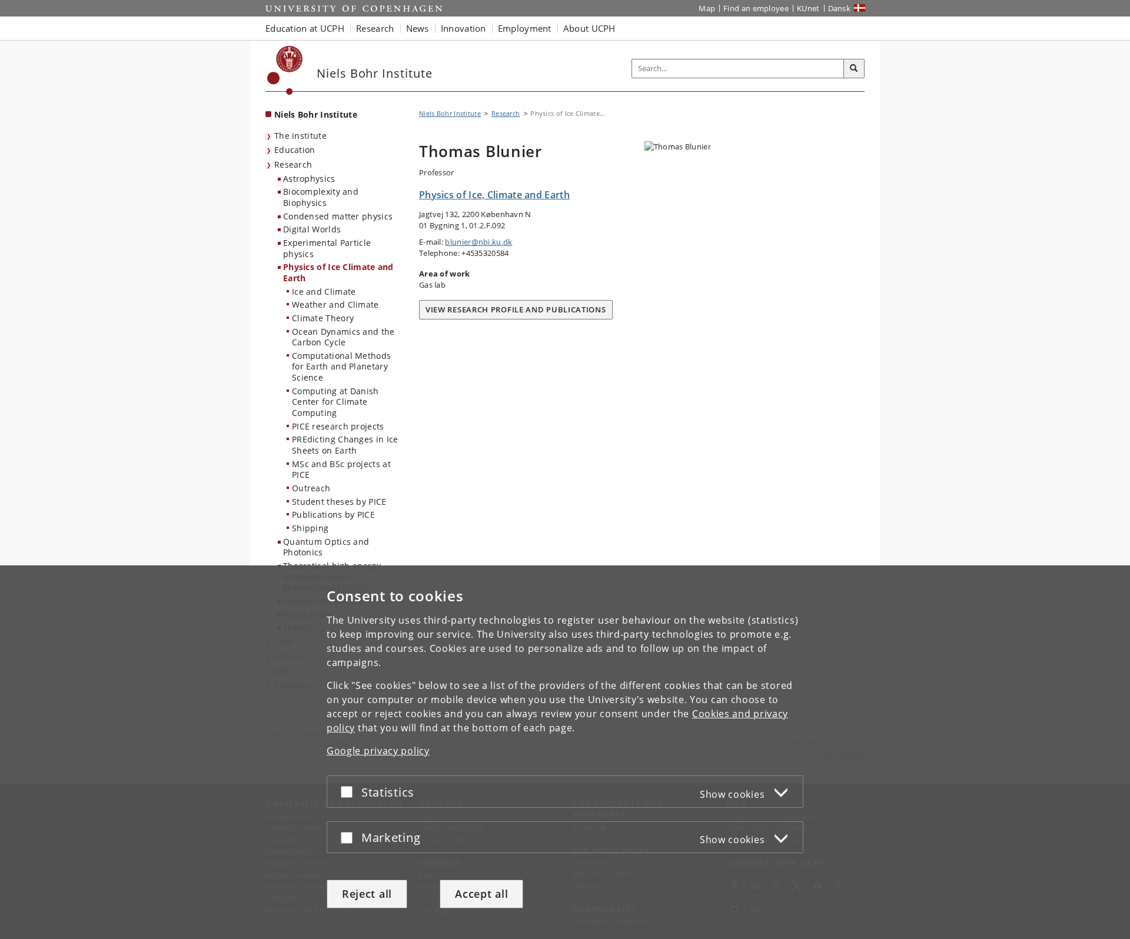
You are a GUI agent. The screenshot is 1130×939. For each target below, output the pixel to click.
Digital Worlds (312, 229)
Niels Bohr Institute (315, 114)
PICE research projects (338, 426)
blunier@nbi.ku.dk (478, 242)
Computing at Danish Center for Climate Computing (335, 401)
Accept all (481, 894)
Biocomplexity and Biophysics (320, 197)
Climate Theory (323, 318)
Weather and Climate (335, 304)
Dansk (839, 8)
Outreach (311, 488)
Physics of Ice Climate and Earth (338, 272)
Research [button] (375, 28)
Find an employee (756, 8)
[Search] (854, 69)
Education (294, 149)
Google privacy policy (378, 750)
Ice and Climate (324, 291)
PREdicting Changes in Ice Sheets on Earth (345, 445)
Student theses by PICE (339, 501)
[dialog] (565, 752)
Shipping (310, 528)
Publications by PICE (333, 514)
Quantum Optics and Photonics (326, 547)
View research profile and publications (516, 309)
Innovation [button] (463, 28)
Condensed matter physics (338, 216)
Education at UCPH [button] (304, 28)
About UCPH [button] (589, 28)
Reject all (367, 894)
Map (707, 8)
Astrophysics (309, 178)
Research (293, 164)
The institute (300, 135)
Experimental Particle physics (327, 248)
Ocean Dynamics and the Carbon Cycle (343, 337)
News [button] (417, 28)
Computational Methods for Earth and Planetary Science (341, 366)
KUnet (808, 8)
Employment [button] (524, 28)
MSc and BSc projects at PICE (341, 469)
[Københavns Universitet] (285, 70)
